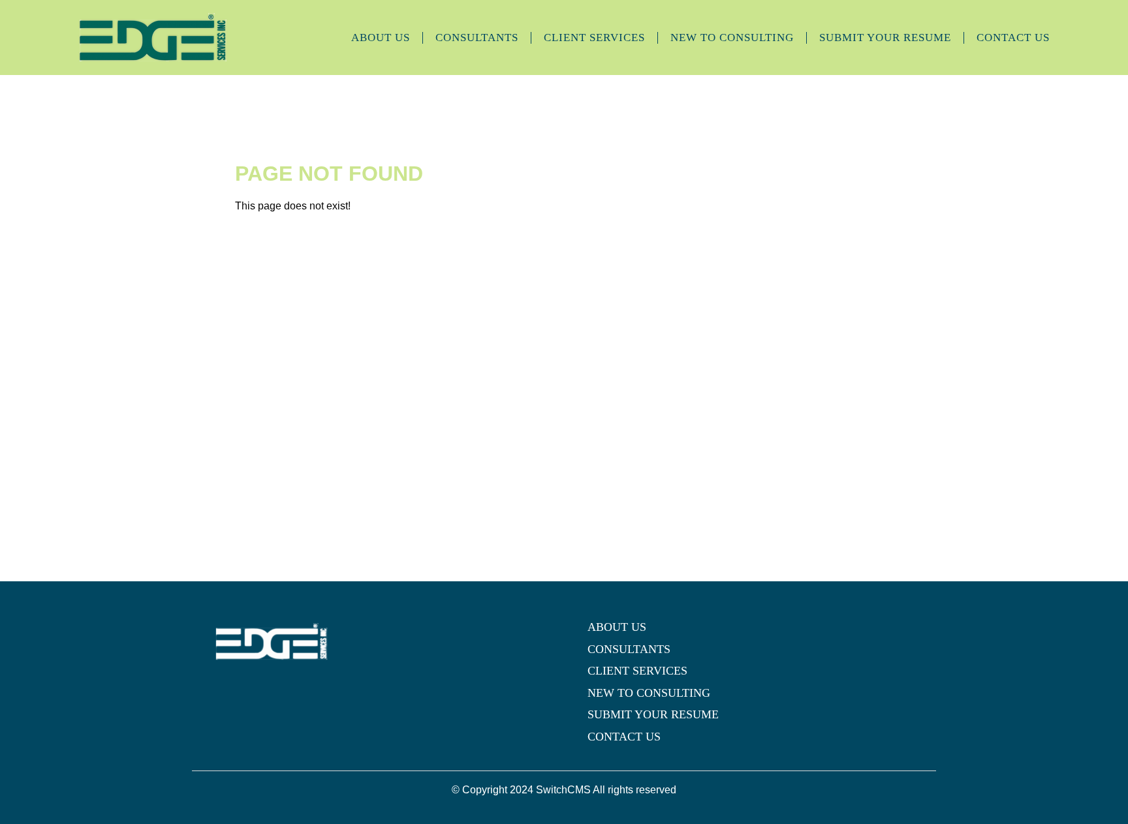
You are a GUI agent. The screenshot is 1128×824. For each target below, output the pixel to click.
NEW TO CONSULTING (732, 37)
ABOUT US (380, 37)
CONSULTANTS (476, 37)
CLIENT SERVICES (594, 37)
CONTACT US (1013, 37)
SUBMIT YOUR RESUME (885, 37)
